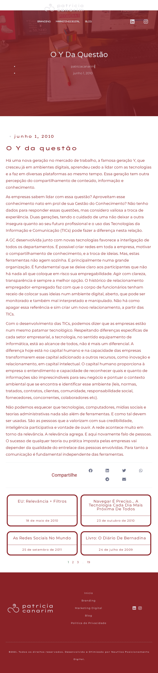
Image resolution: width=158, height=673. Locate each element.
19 (88, 562)
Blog (88, 21)
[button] (90, 470)
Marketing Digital (67, 21)
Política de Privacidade (89, 623)
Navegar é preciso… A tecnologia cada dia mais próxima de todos (116, 505)
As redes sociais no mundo (42, 538)
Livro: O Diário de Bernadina (116, 538)
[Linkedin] (132, 21)
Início (88, 593)
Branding (43, 21)
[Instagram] (146, 21)
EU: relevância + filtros (42, 501)
